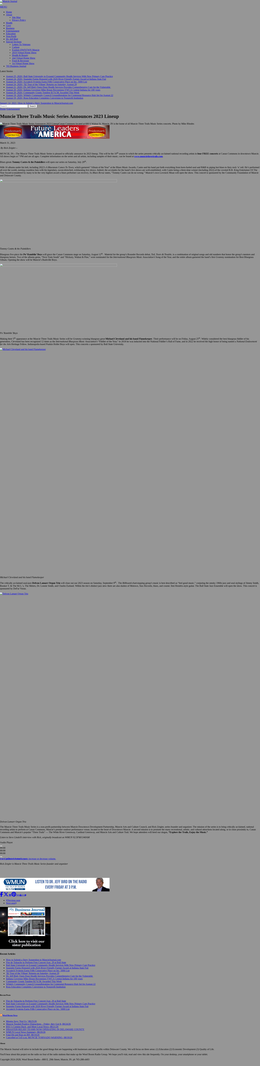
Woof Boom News (10, 1018)
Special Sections (14, 41)
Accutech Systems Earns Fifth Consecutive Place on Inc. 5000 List (38, 973)
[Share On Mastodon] (25, 898)
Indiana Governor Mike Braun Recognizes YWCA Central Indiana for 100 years (44, 981)
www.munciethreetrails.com (13, 861)
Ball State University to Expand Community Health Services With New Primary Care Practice (50, 968)
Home (9, 12)
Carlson (15, 47)
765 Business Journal (16, 66)
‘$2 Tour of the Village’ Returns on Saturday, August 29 (32, 976)
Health (9, 23)
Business (10, 28)
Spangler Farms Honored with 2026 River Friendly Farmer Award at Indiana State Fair (47, 970)
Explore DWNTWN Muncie (25, 50)
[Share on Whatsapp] (23, 898)
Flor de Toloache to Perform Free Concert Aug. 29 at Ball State (36, 965)
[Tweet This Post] (6, 898)
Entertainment (12, 31)
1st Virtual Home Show (23, 63)
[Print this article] (20, 898)
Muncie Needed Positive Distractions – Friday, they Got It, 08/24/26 (38, 1026)
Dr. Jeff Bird (12, 39)
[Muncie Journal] (130, 1)
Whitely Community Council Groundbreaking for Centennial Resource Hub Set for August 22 (51, 987)
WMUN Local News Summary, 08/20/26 (25, 1035)
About (9, 14)
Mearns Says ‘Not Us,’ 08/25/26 (21, 1024)
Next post (10, 905)
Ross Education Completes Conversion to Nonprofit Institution (36, 989)
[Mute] (1, 859)
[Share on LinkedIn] (10, 898)
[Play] (1, 848)
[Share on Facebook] (2, 898)
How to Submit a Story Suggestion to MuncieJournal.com (33, 962)
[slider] (28, 861)
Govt (8, 25)
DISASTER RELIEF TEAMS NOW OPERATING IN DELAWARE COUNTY (45, 1032)
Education (11, 33)
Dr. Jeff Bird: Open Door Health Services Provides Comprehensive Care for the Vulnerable (49, 978)
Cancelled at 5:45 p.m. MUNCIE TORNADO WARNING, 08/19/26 (39, 1040)
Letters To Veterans (21, 44)
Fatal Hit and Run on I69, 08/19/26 (22, 1037)
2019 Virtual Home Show (24, 52)
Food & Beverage (20, 60)
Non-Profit (11, 36)
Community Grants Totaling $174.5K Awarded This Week (34, 984)
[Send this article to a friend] (18, 898)
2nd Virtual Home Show (23, 58)
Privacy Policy (19, 20)
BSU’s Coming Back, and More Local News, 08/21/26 (32, 1029)
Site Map (16, 17)
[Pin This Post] (14, 898)
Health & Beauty (20, 55)
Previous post (13, 903)
